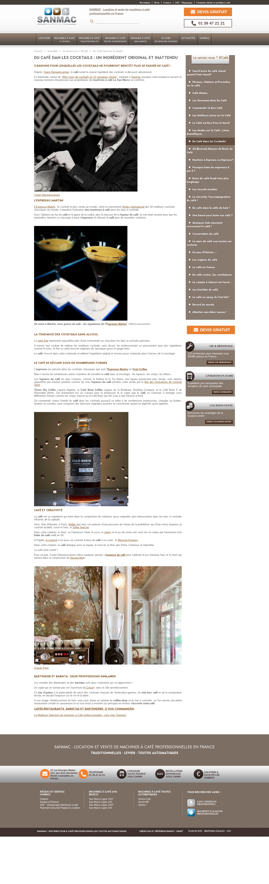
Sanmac (205, 38)
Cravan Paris (41, 667)
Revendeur (145, 2)
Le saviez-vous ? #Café (210, 57)
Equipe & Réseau (49, 802)
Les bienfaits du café (205, 289)
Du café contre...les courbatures (212, 275)
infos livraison (222, 392)
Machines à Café (64, 39)
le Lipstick (51, 540)
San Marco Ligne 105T (101, 799)
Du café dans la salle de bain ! (211, 208)
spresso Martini (117, 324)
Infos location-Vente (219, 422)
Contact (167, 2)
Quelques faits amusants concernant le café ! (205, 224)
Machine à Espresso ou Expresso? (213, 160)
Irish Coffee (140, 369)
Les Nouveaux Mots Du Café (209, 100)
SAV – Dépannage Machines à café (59, 805)
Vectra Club (144, 799)
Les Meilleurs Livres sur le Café (211, 115)
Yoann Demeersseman (56, 72)
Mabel (72, 524)
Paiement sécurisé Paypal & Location (60, 808)
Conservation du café (205, 234)
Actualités (188, 38)
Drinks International (133, 206)
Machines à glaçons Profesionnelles (210, 812)
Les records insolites (204, 189)
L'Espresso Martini (44, 206)
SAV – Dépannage (183, 2)
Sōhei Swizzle (81, 527)
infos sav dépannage (219, 362)
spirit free (43, 340)
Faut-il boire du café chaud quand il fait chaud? (206, 72)
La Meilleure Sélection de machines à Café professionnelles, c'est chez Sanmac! (80, 715)
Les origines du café (204, 260)
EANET (179, 831)
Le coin (165, 39)
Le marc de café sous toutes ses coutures (209, 243)
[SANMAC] (56, 17)
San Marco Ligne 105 (100, 802)
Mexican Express (128, 540)
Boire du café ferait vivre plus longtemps (208, 180)
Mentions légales (214, 831)
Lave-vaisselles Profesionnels (206, 802)
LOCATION (44, 38)
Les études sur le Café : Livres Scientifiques (208, 132)
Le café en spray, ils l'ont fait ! (210, 297)
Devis (156, 2)
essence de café (115, 554)
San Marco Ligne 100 (100, 808)
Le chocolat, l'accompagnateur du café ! (208, 198)
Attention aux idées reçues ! (209, 312)
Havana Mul (76, 557)
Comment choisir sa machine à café (213, 2)
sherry (107, 532)
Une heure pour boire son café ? (212, 215)
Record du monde (203, 304)
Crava (89, 687)
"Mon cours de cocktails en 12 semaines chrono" (89, 77)
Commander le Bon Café (207, 108)
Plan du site (195, 831)
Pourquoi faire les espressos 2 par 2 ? (208, 169)
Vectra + (142, 805)
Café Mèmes (200, 93)
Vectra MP (143, 802)
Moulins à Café (140, 39)
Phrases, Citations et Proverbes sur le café (208, 83)
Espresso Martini (118, 369)
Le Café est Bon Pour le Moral (211, 123)
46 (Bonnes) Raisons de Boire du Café (210, 150)
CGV (229, 831)
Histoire (44, 799)
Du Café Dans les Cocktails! (209, 141)
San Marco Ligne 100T (101, 805)
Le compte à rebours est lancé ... (212, 282)
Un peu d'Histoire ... (204, 252)
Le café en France (203, 267)
